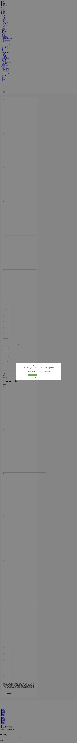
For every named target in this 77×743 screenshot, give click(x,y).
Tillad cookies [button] (32, 374)
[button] (38, 377)
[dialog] (38, 371)
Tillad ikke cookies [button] (43, 374)
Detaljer (50, 368)
